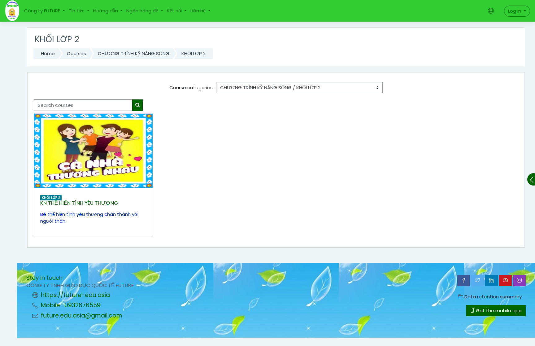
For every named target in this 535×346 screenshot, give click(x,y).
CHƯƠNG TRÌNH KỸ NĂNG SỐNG (133, 53)
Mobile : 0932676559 (71, 305)
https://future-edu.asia (75, 295)
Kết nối (175, 10)
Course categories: (191, 87)
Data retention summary (492, 296)
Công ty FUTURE (42, 10)
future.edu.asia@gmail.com (81, 315)
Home (48, 53)
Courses (76, 53)
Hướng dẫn (106, 10)
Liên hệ (198, 10)
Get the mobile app (498, 310)
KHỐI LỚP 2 (193, 53)
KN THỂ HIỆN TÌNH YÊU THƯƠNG (79, 203)
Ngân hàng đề (142, 10)
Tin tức (77, 10)
